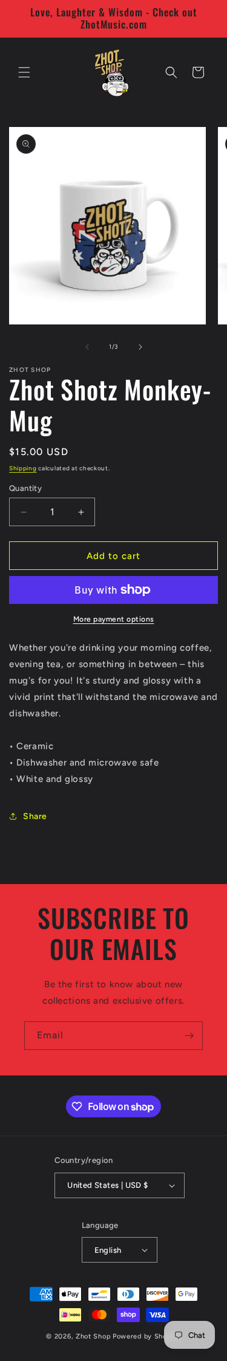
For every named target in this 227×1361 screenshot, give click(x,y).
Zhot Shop (93, 1336)
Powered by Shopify (147, 1336)
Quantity (25, 488)
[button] (24, 72)
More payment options (113, 619)
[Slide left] (87, 347)
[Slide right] (140, 347)
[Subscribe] (189, 1035)
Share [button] (35, 816)
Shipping (23, 468)
